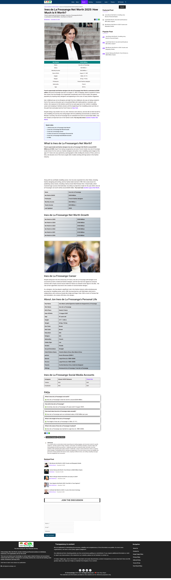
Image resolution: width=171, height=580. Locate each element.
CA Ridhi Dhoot (54, 478)
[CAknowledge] (48, 2)
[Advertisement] (72, 169)
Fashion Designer (55, 6)
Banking (91, 2)
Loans (106, 2)
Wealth (83, 2)
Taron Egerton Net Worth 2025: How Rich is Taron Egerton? (64, 483)
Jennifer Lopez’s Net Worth (91, 187)
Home (73, 2)
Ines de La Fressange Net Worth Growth (58, 129)
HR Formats (121, 2)
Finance (113, 2)
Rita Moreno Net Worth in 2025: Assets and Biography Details (65, 463)
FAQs (49, 137)
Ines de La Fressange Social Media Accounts (59, 135)
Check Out (90, 379)
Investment (98, 2)
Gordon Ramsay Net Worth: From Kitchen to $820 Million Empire (65, 470)
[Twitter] (80, 570)
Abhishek (48, 19)
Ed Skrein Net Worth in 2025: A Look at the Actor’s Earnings (64, 490)
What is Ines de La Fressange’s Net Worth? (59, 127)
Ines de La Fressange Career (55, 131)
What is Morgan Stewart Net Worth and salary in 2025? (63, 476)
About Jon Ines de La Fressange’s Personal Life (60, 133)
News (77, 2)
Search (122, 7)
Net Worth (49, 6)
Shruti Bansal (53, 465)
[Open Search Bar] (125, 2)
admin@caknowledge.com (9, 566)
